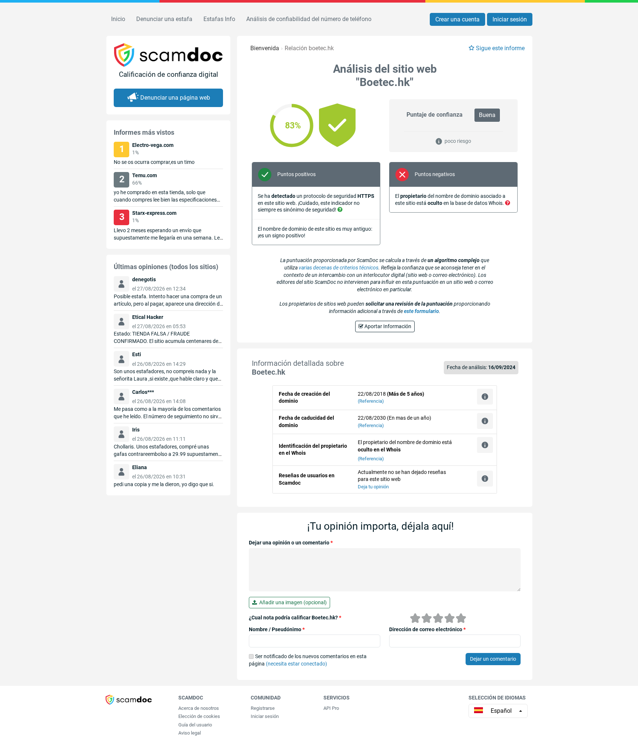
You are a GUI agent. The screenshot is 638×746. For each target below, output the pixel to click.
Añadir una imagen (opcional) (292, 602)
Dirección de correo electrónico (427, 629)
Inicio (118, 19)
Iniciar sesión (510, 19)
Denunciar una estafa (164, 19)
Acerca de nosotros (198, 708)
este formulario (421, 311)
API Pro (331, 708)
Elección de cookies (199, 716)
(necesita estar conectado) (296, 664)
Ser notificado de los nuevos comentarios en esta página (308, 660)
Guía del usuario (195, 725)
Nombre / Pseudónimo (277, 629)
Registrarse (263, 708)
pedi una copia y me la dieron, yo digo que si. (164, 484)
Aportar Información (387, 326)
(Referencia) (371, 401)
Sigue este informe (500, 48)
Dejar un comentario (493, 659)
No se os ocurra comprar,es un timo (154, 162)
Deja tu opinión (373, 486)
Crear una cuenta (457, 19)
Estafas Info (219, 19)
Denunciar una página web (175, 97)
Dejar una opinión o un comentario (291, 543)
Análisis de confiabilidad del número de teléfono (308, 19)
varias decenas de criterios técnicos (338, 268)
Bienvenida (264, 48)
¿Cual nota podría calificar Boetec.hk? (295, 617)
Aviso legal (189, 733)
